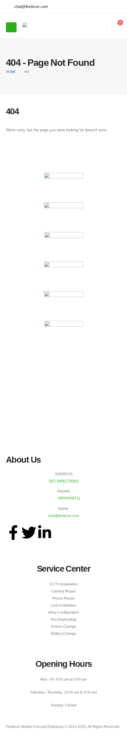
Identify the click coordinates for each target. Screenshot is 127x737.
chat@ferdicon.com (63, 516)
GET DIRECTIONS (64, 481)
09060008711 (69, 498)
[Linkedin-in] (44, 532)
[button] (98, 25)
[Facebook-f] (13, 532)
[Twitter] (29, 532)
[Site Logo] (38, 26)
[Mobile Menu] (11, 27)
